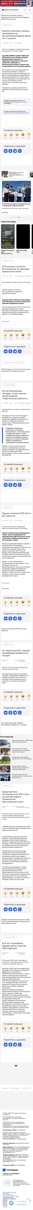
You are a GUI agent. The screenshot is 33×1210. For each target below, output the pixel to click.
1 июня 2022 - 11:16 (7, 403)
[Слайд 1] (12, 217)
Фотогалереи (15, 1088)
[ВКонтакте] (6, 151)
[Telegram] (15, 151)
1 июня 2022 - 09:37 (5, 661)
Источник (5, 321)
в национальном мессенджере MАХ (16, 112)
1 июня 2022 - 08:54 (5, 807)
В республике (9, 385)
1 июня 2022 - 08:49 (5, 953)
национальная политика (14, 362)
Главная (5, 1088)
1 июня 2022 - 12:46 (7, 42)
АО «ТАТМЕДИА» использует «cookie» (9, 1195)
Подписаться (22, 1204)
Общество (8, 25)
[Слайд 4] (18, 217)
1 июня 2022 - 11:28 (7, 276)
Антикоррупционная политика (9, 1192)
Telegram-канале (20, 102)
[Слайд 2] (14, 217)
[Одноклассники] (10, 151)
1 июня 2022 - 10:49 (7, 520)
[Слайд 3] (16, 217)
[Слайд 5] (20, 217)
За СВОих (26, 1088)
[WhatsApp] (20, 151)
